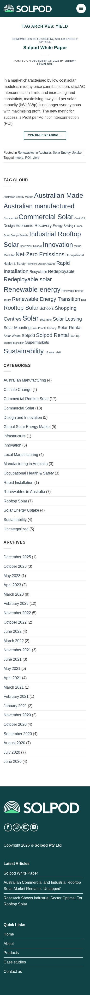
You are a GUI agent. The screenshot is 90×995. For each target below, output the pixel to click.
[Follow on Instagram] (17, 827)
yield (36, 157)
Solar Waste (12, 336)
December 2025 (17, 557)
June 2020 (13, 761)
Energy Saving (63, 226)
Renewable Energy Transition (46, 299)
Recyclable (38, 272)
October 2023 (15, 566)
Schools (46, 308)
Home (9, 934)
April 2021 (12, 678)
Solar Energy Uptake (58, 40)
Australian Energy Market (18, 196)
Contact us (13, 971)
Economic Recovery (34, 225)
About (9, 944)
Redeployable (61, 271)
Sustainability (24, 351)
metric (19, 157)
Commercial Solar (45, 217)
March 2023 (14, 594)
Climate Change (17, 390)
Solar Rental (69, 327)
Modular (9, 255)
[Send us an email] (25, 827)
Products (11, 953)
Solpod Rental (52, 335)
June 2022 (13, 631)
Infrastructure (15, 436)
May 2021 (12, 668)
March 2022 (14, 641)
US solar (50, 352)
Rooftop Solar (21, 307)
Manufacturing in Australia (26, 464)
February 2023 (16, 603)
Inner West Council (31, 245)
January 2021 (15, 706)
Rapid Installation (18, 483)
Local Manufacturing (21, 455)
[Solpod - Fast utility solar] (28, 9)
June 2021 (13, 659)
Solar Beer (46, 319)
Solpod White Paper (45, 47)
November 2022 (17, 613)
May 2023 (12, 576)
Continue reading (45, 135)
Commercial (11, 218)
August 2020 (14, 743)
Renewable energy (32, 289)
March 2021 (14, 687)
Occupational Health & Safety (29, 473)
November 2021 (17, 650)
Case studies (15, 962)
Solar (31, 318)
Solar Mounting (17, 327)
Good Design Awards (16, 235)
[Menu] (81, 8)
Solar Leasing (67, 319)
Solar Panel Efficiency (44, 328)
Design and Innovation (23, 417)
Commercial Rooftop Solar (26, 399)
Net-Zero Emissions (40, 254)
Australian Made (58, 195)
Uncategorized (16, 529)
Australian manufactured (39, 206)
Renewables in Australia (32, 39)
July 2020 (12, 752)
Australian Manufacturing (25, 380)
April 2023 (12, 585)
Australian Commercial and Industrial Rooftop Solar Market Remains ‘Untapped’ (42, 885)
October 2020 (15, 724)
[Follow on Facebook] (8, 827)
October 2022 (15, 622)
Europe (78, 225)
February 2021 (16, 696)
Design (9, 226)
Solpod (28, 335)
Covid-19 (79, 218)
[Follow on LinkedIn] (34, 827)
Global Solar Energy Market (27, 427)
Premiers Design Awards (41, 263)
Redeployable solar (28, 279)
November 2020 (17, 715)
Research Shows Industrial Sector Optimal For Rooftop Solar (43, 901)
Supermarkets (37, 342)
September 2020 (18, 734)
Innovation (58, 244)
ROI (28, 157)
